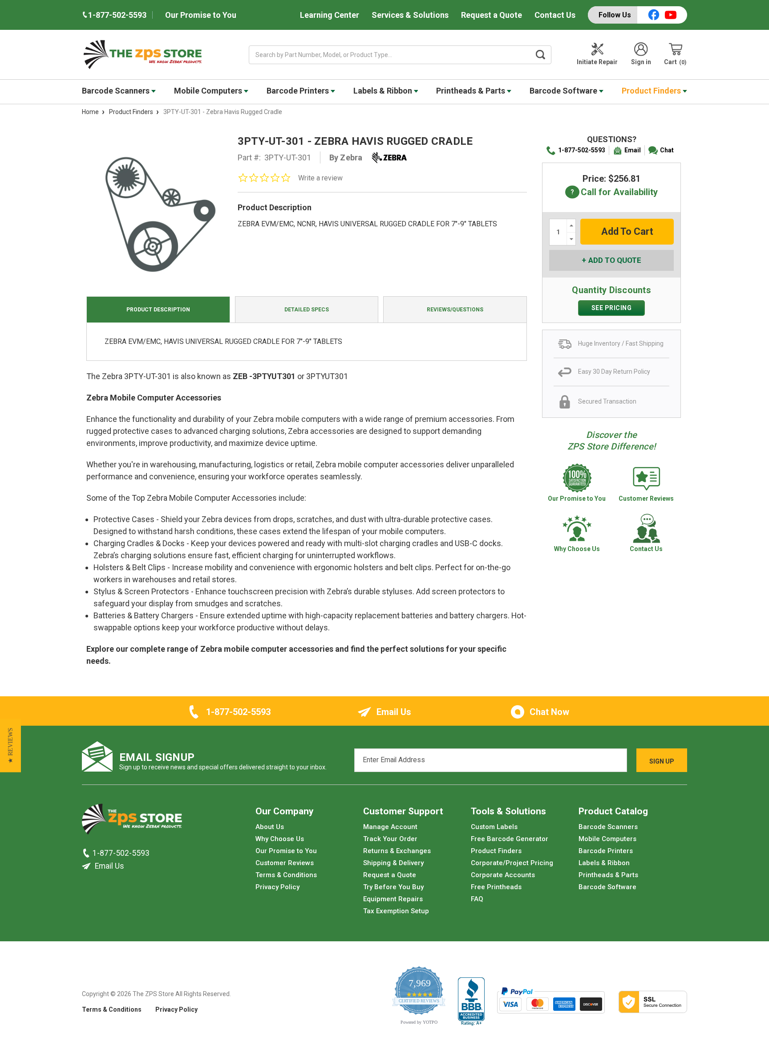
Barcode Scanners (116, 90)
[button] (10, 745)
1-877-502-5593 (581, 150)
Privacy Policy (277, 887)
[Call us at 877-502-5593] (87, 853)
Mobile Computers (209, 90)
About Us (269, 827)
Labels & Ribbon (383, 90)
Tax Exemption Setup (396, 911)
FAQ (477, 899)
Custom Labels (494, 827)
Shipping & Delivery (393, 863)
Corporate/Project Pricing (512, 863)
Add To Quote (614, 260)
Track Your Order (390, 839)
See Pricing (611, 307)
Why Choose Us (279, 839)
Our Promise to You (200, 15)
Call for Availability (611, 193)
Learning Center (329, 15)
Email (632, 150)
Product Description (158, 309)
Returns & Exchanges (397, 851)
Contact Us (554, 15)
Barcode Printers (299, 90)
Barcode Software (564, 90)
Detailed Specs (306, 309)
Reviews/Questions (455, 309)
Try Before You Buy (393, 887)
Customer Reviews (284, 863)
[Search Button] (540, 55)
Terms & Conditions (286, 875)
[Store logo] (132, 821)
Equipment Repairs (393, 899)
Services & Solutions (410, 15)
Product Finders (652, 90)
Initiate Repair (597, 61)
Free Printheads (496, 887)
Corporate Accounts (503, 875)
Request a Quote (491, 15)
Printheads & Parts (471, 90)
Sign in (641, 61)
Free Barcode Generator (509, 839)
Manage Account (390, 827)
